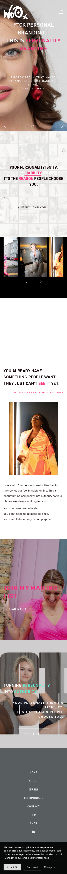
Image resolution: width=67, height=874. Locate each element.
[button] (60, 12)
